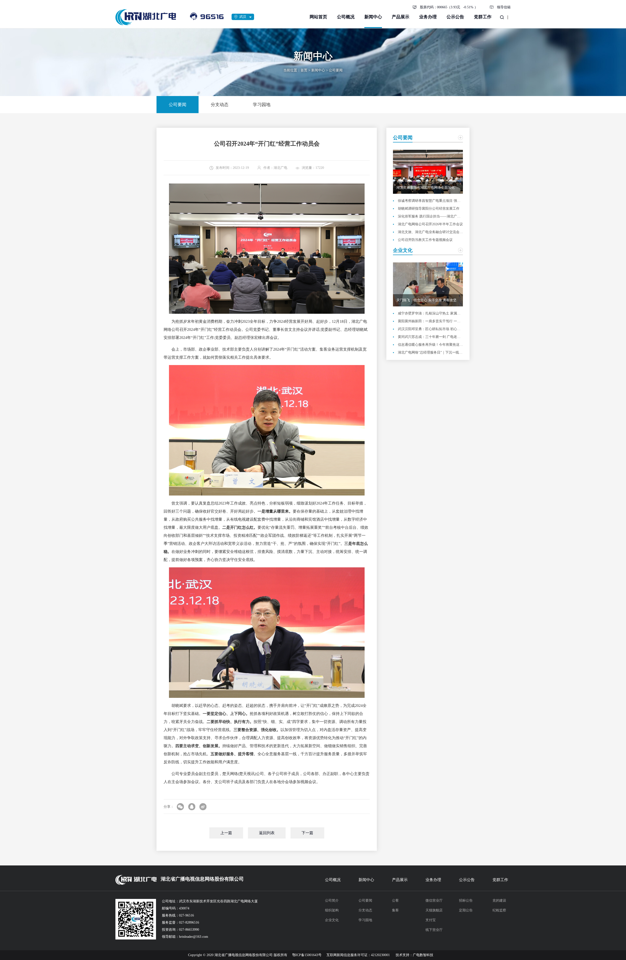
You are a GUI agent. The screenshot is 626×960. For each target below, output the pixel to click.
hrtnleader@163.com (193, 936)
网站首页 (318, 16)
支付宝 (430, 920)
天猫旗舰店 (434, 910)
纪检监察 (499, 910)
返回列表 (267, 833)
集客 (395, 910)
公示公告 (455, 16)
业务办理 (428, 16)
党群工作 (483, 16)
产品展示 (400, 16)
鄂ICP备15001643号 (307, 955)
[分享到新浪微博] (203, 806)
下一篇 (307, 833)
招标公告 (466, 900)
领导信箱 (504, 7)
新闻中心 (373, 16)
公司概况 (346, 16)
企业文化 (332, 920)
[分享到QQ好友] (191, 806)
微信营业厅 (434, 900)
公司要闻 (336, 70)
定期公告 (466, 910)
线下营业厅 (434, 930)
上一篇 (226, 833)
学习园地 (365, 920)
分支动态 (365, 910)
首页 (304, 70)
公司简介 (332, 900)
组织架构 (332, 910)
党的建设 (499, 900)
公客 (395, 900)
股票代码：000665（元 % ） (449, 7)
